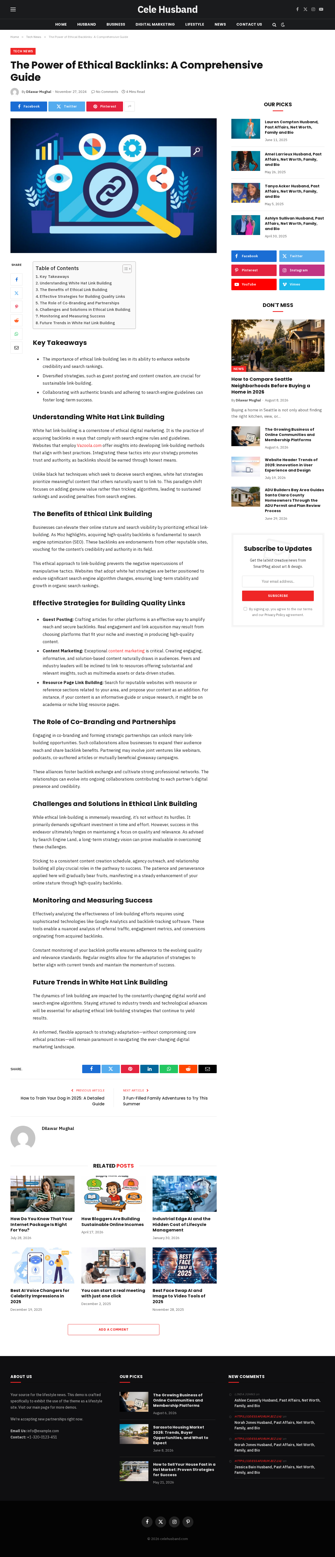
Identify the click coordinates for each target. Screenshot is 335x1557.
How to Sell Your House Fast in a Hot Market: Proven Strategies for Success (184, 1469)
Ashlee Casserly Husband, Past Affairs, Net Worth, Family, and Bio (277, 1403)
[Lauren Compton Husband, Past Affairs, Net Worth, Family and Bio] (245, 129)
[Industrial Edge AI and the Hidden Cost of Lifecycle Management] (185, 1194)
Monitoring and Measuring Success (72, 315)
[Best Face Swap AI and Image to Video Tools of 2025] (185, 1265)
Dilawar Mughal (38, 91)
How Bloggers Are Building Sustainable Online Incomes (112, 1222)
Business (116, 24)
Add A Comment (114, 1329)
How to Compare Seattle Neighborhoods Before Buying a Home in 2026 (270, 385)
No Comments (107, 91)
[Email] (16, 347)
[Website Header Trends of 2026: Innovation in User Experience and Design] (245, 467)
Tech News (23, 51)
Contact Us (249, 24)
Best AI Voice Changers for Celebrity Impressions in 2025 (39, 1296)
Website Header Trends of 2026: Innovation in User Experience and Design (291, 465)
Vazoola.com (89, 445)
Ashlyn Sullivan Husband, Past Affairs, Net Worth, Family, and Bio (294, 223)
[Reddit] (16, 320)
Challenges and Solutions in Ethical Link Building (85, 309)
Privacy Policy (275, 615)
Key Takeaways (54, 276)
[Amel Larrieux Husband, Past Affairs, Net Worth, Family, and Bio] (245, 161)
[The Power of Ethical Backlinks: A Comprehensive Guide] (113, 185)
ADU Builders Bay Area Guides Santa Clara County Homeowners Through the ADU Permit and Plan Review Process (294, 500)
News (220, 24)
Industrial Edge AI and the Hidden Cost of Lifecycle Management (181, 1224)
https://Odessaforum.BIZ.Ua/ (258, 1461)
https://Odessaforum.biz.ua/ (258, 1416)
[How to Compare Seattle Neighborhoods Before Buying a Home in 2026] (278, 346)
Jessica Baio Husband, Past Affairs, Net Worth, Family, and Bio (274, 1470)
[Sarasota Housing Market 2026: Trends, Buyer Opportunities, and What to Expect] (134, 1434)
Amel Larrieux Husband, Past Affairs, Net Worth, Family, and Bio (293, 159)
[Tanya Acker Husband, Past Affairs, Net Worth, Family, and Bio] (245, 193)
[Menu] (13, 9)
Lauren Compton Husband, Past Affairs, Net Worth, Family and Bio (292, 127)
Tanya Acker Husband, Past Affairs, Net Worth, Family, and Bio (292, 191)
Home (61, 24)
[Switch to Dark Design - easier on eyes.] (282, 25)
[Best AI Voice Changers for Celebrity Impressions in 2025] (42, 1265)
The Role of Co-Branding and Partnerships (79, 302)
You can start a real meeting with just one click (113, 1293)
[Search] (274, 24)
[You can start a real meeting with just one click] (113, 1265)
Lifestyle (194, 24)
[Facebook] (16, 279)
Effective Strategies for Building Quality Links (82, 296)
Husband (86, 24)
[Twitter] (16, 293)
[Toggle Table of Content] (124, 268)
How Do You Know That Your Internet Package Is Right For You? (41, 1224)
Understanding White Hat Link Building (76, 283)
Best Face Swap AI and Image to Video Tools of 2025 (179, 1296)
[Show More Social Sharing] (129, 106)
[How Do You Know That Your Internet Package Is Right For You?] (42, 1194)
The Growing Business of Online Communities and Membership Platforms (290, 435)
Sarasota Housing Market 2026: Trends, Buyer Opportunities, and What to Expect (180, 1435)
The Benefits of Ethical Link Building (73, 289)
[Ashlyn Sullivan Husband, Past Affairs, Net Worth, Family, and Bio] (245, 225)
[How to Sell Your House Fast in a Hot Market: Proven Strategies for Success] (134, 1471)
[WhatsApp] (16, 334)
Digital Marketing (155, 24)
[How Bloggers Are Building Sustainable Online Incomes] (113, 1194)
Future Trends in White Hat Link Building (77, 322)
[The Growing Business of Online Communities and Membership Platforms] (245, 436)
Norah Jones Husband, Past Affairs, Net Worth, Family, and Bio (274, 1425)
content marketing (126, 651)
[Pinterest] (16, 307)
